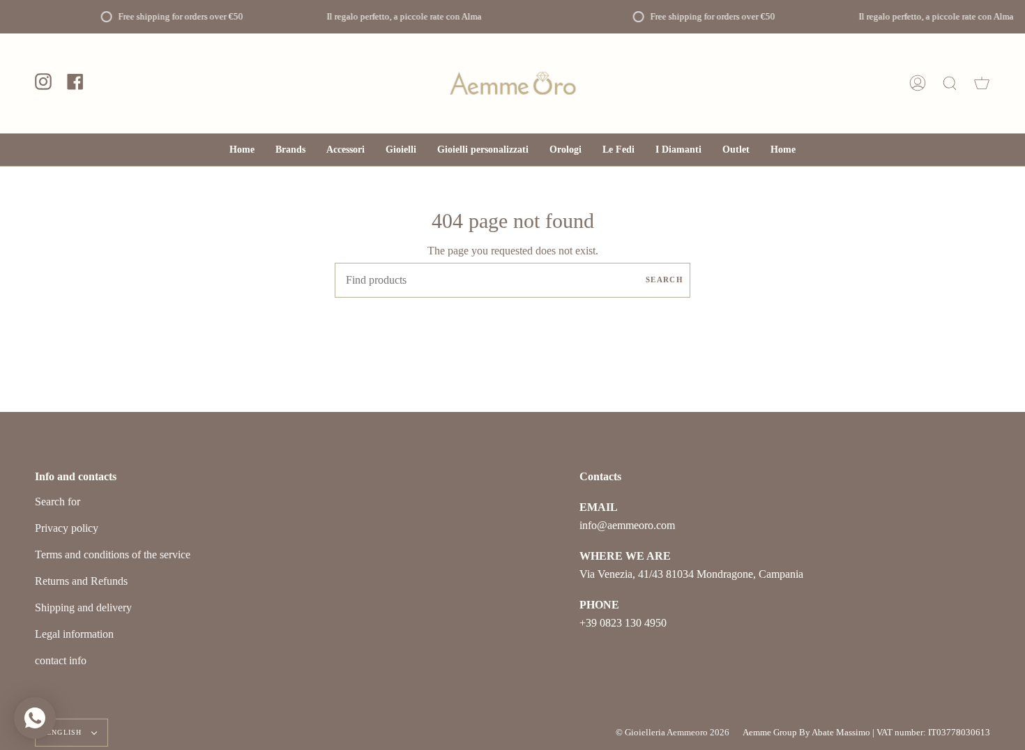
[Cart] (982, 83)
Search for (57, 501)
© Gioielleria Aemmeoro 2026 (672, 732)
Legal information (74, 634)
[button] (345, 150)
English (66, 732)
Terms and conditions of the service (112, 554)
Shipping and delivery (83, 607)
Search (664, 279)
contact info (60, 660)
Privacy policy (66, 528)
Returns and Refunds (81, 581)
